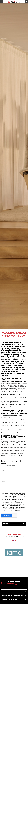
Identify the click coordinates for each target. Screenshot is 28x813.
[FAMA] (14, 552)
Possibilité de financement (9, 599)
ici (6, 512)
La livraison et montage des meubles (12, 595)
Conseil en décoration (8, 591)
